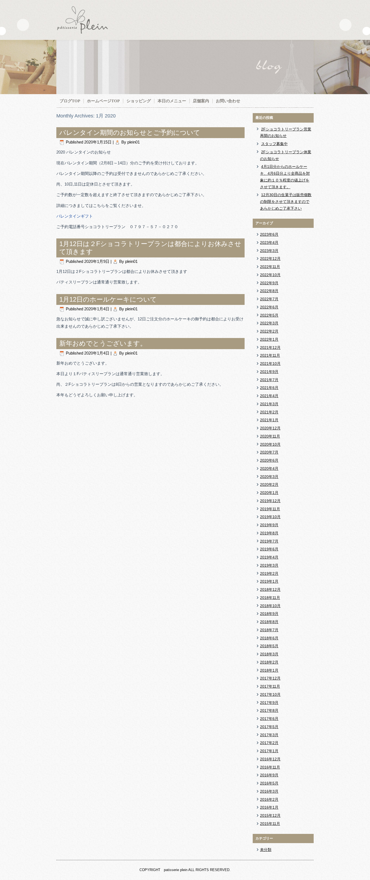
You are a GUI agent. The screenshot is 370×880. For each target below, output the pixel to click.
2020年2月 (269, 484)
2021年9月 (269, 371)
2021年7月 (269, 380)
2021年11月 (270, 355)
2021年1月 (269, 420)
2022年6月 (269, 307)
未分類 (265, 849)
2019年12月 (270, 501)
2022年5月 (269, 315)
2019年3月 (269, 565)
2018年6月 (269, 638)
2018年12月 (270, 589)
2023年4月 (269, 242)
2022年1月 (269, 339)
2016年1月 (269, 807)
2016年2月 (269, 799)
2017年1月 (269, 751)
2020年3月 (269, 476)
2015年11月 (270, 823)
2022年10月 (270, 275)
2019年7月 (269, 541)
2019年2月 (269, 573)
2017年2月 (269, 743)
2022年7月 (269, 299)
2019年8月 (269, 533)
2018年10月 (270, 606)
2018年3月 (269, 654)
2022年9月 (269, 283)
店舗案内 (201, 101)
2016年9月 (269, 775)
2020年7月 (269, 452)
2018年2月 (269, 662)
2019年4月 (269, 557)
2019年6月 (269, 549)
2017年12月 (270, 678)
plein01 (133, 142)
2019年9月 (269, 525)
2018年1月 (269, 670)
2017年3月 (269, 735)
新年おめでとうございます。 (103, 343)
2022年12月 (270, 258)
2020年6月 (269, 460)
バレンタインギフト (74, 216)
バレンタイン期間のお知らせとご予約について (129, 132)
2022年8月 (269, 291)
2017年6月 (269, 718)
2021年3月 (269, 404)
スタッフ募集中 (274, 144)
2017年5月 (269, 727)
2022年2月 (269, 331)
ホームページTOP (103, 101)
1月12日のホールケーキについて (108, 299)
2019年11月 (270, 509)
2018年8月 (269, 622)
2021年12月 (270, 347)
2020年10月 (270, 444)
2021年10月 (270, 363)
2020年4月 (269, 468)
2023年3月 (269, 250)
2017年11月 (270, 686)
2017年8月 (269, 710)
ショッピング (138, 101)
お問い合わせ (228, 101)
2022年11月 (270, 266)
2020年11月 (270, 436)
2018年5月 (269, 646)
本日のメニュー (172, 101)
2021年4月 (269, 396)
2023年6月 (269, 234)
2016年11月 (270, 767)
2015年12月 (270, 815)
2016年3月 (269, 791)
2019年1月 (269, 581)
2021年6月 (269, 387)
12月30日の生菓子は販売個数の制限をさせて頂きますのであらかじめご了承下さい (285, 202)
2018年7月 (269, 630)
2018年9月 (269, 613)
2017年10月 (270, 694)
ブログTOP (70, 101)
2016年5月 (269, 783)
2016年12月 (270, 759)
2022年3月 (269, 323)
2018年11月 (270, 597)
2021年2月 (269, 412)
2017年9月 (269, 702)
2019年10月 (270, 517)
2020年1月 (269, 492)
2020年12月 (270, 428)
